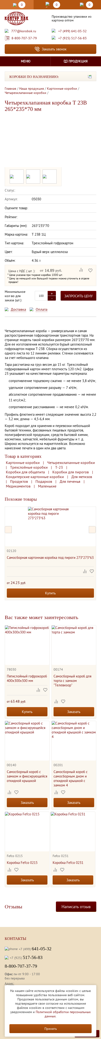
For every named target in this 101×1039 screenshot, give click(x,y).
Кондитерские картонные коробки (35, 476)
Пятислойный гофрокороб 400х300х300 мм (27, 678)
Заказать (73, 711)
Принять (50, 1029)
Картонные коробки (23, 462)
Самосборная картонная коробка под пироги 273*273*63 (50, 557)
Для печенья (70, 481)
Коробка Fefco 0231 (68, 862)
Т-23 (59, 467)
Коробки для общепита (25, 472)
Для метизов (81, 476)
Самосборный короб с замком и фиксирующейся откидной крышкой (27, 776)
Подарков (43, 481)
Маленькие (47, 486)
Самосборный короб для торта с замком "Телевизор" (72, 680)
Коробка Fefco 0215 (22, 862)
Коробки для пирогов (70, 472)
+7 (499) (35, 948)
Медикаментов (18, 486)
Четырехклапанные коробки (71, 462)
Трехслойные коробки (29, 467)
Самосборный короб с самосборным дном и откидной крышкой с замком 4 (71, 778)
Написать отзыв (76, 906)
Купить (50, 593)
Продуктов (19, 481)
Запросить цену (78, 296)
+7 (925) (26, 957)
